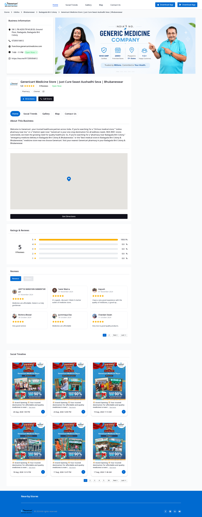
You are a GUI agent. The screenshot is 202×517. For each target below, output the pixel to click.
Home (55, 5)
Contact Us (115, 5)
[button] (69, 179)
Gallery (88, 5)
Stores (6, 12)
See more (32, 407)
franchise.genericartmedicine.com (27, 46)
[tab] (15, 113)
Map (101, 5)
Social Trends (72, 5)
